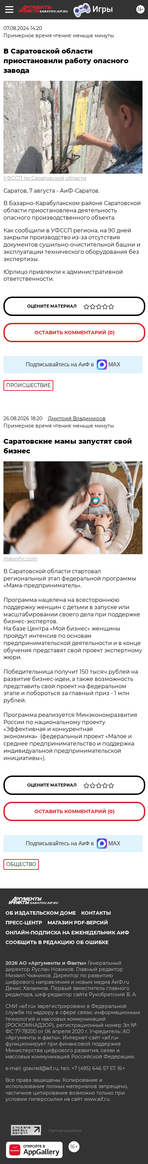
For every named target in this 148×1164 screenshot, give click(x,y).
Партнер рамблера (65, 1130)
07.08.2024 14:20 (22, 28)
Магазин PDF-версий (77, 923)
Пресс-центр (24, 923)
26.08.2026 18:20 (22, 418)
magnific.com (20, 559)
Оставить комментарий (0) (74, 332)
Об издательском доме (41, 913)
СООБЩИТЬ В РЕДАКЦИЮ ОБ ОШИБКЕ (57, 942)
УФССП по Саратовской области (44, 178)
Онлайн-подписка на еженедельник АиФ (67, 933)
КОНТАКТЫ (96, 913)
